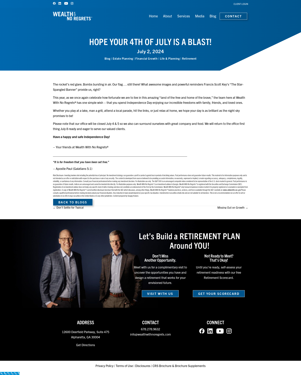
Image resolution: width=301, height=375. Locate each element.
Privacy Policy (104, 366)
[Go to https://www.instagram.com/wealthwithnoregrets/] (72, 3)
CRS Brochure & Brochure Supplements (179, 366)
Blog (107, 58)
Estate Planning (123, 58)
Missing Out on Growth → (232, 207)
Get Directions (85, 345)
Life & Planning (170, 58)
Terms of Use (124, 366)
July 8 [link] (64, 129)
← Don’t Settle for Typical (68, 207)
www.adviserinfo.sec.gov (232, 189)
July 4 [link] (110, 124)
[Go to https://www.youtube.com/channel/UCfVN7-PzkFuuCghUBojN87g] (66, 3)
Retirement (189, 58)
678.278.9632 (150, 329)
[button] (73, 202)
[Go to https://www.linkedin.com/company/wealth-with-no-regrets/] (59, 3)
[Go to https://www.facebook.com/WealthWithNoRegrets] (54, 3)
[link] (110, 124)
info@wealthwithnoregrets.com (150, 334)
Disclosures (142, 366)
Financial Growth (146, 58)
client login (241, 3)
